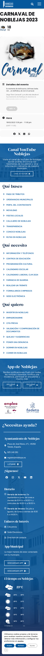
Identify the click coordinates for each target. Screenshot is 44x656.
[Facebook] (6, 477)
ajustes (20, 641)
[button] (32, 4)
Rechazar (21, 646)
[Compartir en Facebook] (14, 133)
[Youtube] (25, 477)
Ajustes (32, 646)
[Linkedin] (31, 477)
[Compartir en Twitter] (19, 133)
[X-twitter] (18, 477)
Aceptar (9, 646)
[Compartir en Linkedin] (24, 133)
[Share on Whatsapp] (29, 133)
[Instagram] (12, 477)
